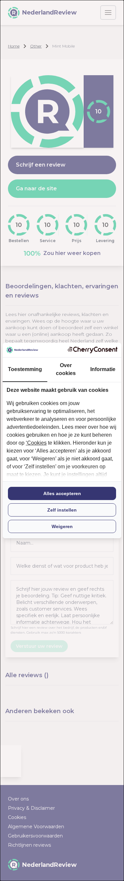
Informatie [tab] (102, 369)
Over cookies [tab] (66, 369)
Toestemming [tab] (25, 369)
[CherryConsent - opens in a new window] (92, 350)
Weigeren (62, 526)
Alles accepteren (62, 493)
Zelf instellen (62, 510)
